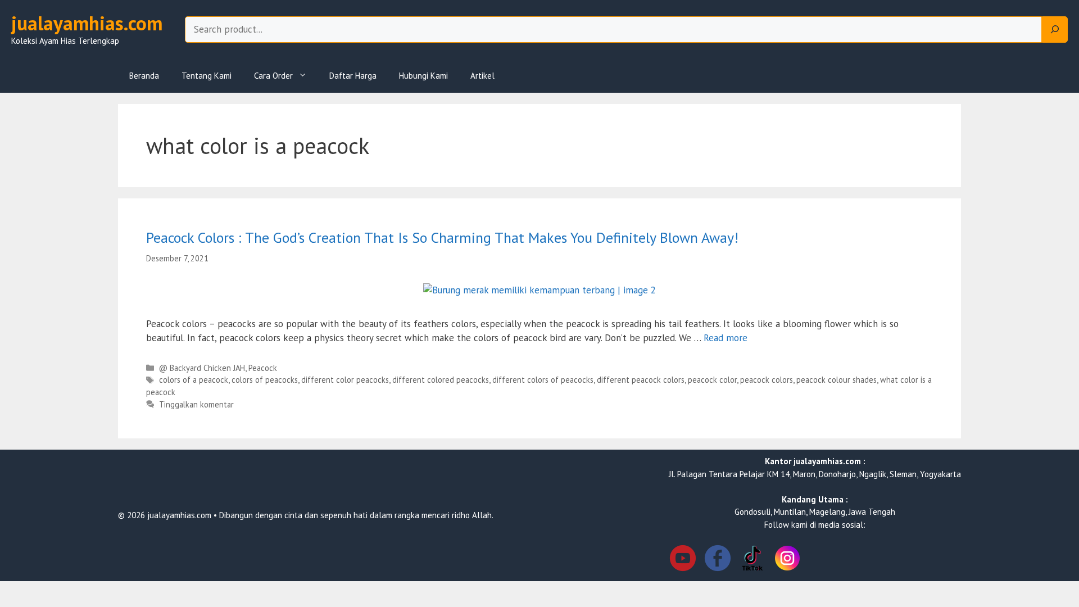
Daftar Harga (353, 75)
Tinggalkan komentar (196, 404)
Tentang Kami (207, 75)
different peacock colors (640, 379)
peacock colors (766, 379)
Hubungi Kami (423, 75)
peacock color (712, 379)
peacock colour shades (836, 379)
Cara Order (273, 75)
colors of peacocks (265, 379)
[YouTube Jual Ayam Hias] (683, 560)
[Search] (1055, 29)
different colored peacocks (440, 379)
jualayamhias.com (86, 23)
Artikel (482, 75)
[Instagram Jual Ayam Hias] (787, 560)
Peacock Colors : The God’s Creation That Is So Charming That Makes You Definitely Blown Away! (442, 237)
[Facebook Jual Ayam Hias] (718, 560)
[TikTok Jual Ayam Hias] (752, 560)
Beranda (144, 75)
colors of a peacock (193, 379)
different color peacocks (345, 379)
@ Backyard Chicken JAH (202, 368)
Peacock (262, 368)
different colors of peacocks (542, 379)
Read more (725, 338)
